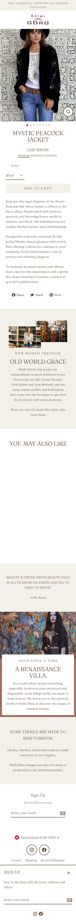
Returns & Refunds (53, 860)
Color (15, 165)
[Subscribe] (69, 900)
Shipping (23, 155)
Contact (16, 860)
